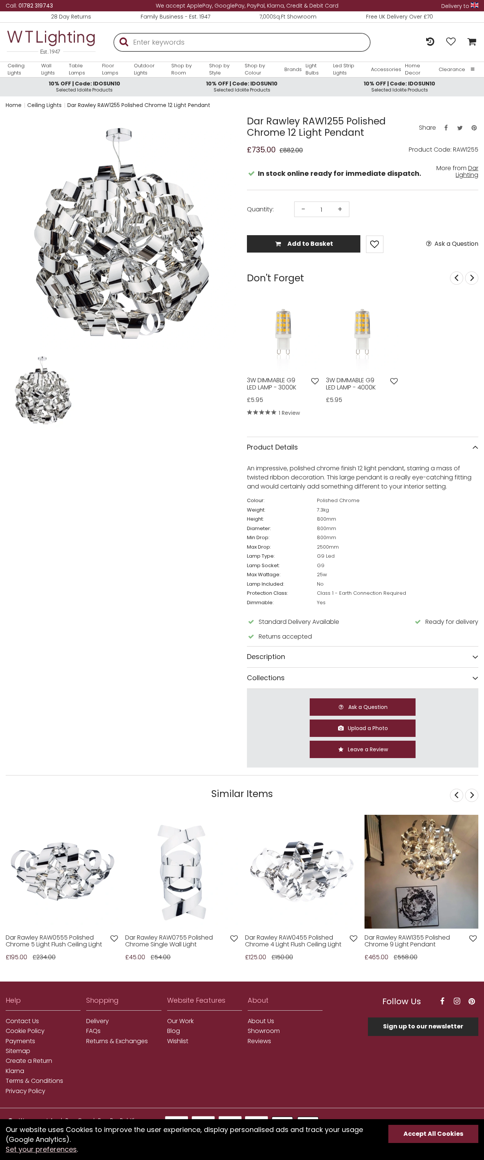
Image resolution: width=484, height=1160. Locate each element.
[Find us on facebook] (442, 1001)
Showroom (264, 1031)
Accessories (386, 69)
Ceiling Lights (16, 69)
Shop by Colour (255, 69)
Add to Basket (309, 243)
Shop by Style (219, 69)
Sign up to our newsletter (423, 1026)
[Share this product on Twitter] (460, 128)
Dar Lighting (467, 171)
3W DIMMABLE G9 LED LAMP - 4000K (351, 384)
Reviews (259, 1041)
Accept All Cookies (433, 1133)
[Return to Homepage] (51, 42)
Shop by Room (181, 69)
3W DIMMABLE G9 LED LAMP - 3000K (271, 384)
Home (14, 105)
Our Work (180, 1021)
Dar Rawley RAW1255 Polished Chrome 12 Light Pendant (138, 105)
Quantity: (260, 209)
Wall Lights (48, 69)
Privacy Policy (25, 1091)
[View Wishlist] (451, 42)
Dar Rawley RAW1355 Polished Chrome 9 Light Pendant (407, 941)
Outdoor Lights (144, 69)
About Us (261, 1021)
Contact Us (22, 1021)
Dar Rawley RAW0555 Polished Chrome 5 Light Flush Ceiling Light (54, 941)
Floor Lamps (110, 69)
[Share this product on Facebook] (446, 128)
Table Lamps (77, 69)
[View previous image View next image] (421, 872)
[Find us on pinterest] (472, 1001)
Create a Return (29, 1061)
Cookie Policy (25, 1031)
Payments (20, 1041)
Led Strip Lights (343, 69)
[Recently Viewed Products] (430, 42)
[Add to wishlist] (315, 381)
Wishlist (177, 1041)
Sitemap (18, 1051)
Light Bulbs (312, 69)
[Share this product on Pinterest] (474, 128)
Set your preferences (41, 1149)
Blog (173, 1031)
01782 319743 (36, 5)
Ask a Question (455, 243)
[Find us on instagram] (457, 1001)
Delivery (97, 1021)
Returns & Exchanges (117, 1041)
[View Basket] (469, 42)
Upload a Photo (367, 728)
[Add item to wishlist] (374, 244)
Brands (293, 69)
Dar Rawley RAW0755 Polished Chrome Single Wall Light (169, 941)
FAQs (93, 1031)
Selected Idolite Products (84, 86)
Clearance (452, 69)
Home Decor (412, 69)
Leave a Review (367, 749)
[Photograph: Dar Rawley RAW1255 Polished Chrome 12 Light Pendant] (121, 233)
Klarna (15, 1071)
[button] (20, 390)
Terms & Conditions (34, 1081)
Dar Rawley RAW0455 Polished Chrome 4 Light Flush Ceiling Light (293, 941)
